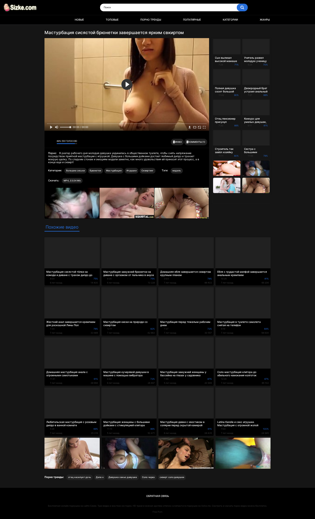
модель (176, 170)
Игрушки (132, 170)
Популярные (192, 19)
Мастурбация (114, 170)
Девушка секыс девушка (122, 477)
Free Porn (157, 511)
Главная (49, 19)
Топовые (112, 19)
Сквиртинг (147, 170)
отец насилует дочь (79, 477)
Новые (79, 19)
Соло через (148, 477)
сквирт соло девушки (172, 477)
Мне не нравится (53, 142)
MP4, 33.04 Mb (72, 180)
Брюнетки (95, 170)
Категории (230, 19)
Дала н (100, 477)
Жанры (265, 19)
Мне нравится (48, 142)
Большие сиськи (75, 170)
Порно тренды (150, 19)
